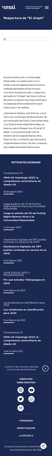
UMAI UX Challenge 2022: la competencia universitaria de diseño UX (22, 340)
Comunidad (26, 421)
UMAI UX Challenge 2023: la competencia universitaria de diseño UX (22, 181)
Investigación (26, 428)
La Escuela (26, 436)
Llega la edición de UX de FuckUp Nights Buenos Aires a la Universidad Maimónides (24, 216)
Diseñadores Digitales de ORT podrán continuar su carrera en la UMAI (24, 250)
